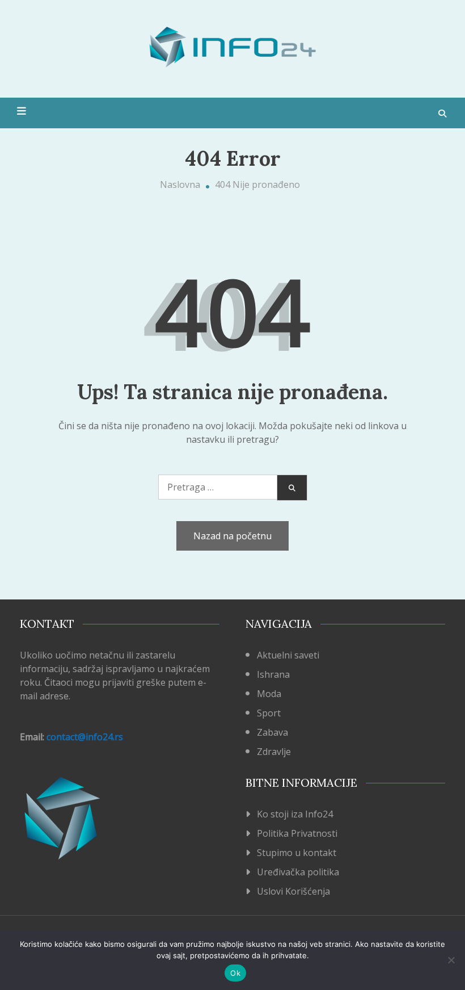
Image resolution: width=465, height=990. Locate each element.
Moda (269, 693)
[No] (450, 960)
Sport (269, 713)
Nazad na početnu (232, 536)
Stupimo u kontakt (296, 852)
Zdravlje (274, 751)
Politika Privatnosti (297, 833)
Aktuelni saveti (288, 655)
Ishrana (273, 674)
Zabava (272, 732)
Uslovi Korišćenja (293, 891)
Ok (235, 973)
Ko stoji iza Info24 (295, 814)
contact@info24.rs (84, 737)
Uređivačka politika (298, 872)
